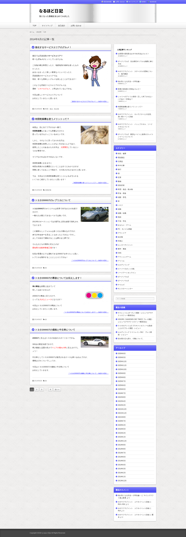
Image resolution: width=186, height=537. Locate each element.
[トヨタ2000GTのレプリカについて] (94, 222)
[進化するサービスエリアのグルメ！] (94, 87)
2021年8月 (122, 417)
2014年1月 (122, 477)
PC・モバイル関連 (125, 229)
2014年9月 (122, 445)
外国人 (120, 241)
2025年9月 (122, 373)
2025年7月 (122, 381)
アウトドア (122, 233)
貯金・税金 (122, 193)
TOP (34, 26)
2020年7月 (122, 421)
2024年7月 (122, 393)
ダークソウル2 (123, 277)
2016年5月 (122, 429)
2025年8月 (122, 377)
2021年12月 (122, 409)
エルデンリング (123, 265)
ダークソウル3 (123, 281)
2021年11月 (122, 413)
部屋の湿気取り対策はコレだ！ (129, 89)
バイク (120, 205)
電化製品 (121, 157)
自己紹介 (61, 26)
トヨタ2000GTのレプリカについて (53, 200)
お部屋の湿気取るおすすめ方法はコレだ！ (133, 54)
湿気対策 (48, 190)
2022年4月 (122, 401)
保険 (119, 209)
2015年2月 (122, 433)
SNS (119, 253)
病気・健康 (122, 153)
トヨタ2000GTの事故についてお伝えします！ (58, 278)
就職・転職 (122, 213)
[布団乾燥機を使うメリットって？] (94, 145)
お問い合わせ (76, 26)
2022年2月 (122, 405)
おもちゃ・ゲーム (124, 225)
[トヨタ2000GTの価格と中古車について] (94, 348)
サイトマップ (47, 26)
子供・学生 (122, 221)
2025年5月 (122, 389)
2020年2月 (122, 425)
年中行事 (121, 165)
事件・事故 (122, 249)
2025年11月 (122, 365)
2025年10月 (122, 369)
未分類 (120, 237)
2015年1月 (122, 437)
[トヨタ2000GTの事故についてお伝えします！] (94, 306)
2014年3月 (122, 469)
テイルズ (121, 285)
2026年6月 (122, 353)
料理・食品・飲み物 (52, 109)
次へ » (57, 389)
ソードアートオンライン (127, 273)
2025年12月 (122, 361)
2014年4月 (122, 465)
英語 (119, 217)
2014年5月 (122, 461)
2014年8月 (122, 449)
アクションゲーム (124, 257)
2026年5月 (122, 357)
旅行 (119, 169)
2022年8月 (122, 397)
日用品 (120, 161)
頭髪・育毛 (122, 197)
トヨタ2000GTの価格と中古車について (55, 329)
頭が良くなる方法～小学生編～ (129, 81)
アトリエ (121, 261)
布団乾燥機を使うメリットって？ (52, 119)
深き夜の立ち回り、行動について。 (131, 339)
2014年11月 (122, 441)
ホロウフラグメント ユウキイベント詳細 (133, 502)
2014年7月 (122, 453)
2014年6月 (122, 457)
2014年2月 (122, 473)
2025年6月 (122, 385)
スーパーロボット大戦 (126, 269)
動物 (119, 181)
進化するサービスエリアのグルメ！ (53, 47)
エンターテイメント (125, 245)
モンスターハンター (125, 289)
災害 (119, 177)
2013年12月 (122, 481)
